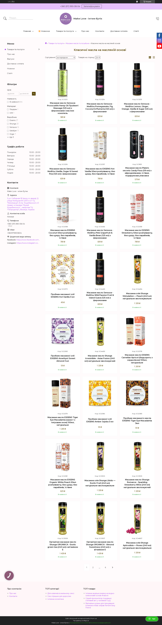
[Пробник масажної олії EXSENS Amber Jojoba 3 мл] (100, 394)
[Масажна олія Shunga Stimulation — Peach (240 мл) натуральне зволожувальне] (137, 269)
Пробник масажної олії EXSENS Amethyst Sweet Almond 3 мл (62, 358)
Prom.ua (93, 618)
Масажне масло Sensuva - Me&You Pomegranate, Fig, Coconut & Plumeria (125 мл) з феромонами (99, 108)
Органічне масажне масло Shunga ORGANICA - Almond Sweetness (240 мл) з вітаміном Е (100, 546)
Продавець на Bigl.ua (81, 620)
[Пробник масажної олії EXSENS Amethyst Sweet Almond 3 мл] (62, 331)
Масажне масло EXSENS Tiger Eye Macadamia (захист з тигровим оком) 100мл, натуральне (62, 421)
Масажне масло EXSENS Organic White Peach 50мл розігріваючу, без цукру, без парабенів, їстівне (62, 484)
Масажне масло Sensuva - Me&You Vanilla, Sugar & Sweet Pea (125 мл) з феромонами (63, 171)
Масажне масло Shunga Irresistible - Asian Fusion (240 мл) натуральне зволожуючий (100, 358)
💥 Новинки (44, 31)
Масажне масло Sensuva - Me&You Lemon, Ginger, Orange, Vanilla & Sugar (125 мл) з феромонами (137, 108)
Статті (136, 31)
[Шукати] (5, 18)
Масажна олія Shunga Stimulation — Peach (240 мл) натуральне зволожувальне (137, 296)
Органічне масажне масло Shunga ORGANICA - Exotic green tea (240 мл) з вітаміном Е (63, 546)
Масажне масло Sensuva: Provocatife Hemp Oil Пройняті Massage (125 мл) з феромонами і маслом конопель (62, 108)
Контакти (99, 31)
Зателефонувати (92, 6)
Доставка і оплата (118, 31)
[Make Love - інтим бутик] (66, 19)
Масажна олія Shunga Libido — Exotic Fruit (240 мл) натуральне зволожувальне (99, 483)
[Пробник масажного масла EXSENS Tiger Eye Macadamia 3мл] (137, 394)
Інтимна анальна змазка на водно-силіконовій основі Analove (100, 594)
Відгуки (10, 59)
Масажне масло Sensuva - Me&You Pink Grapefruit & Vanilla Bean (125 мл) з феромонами (100, 234)
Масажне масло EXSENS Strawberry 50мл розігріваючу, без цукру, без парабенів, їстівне (137, 234)
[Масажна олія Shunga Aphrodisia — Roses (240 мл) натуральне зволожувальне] (137, 518)
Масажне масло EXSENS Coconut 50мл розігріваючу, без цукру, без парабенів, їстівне (63, 234)
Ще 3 (11, 137)
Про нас (85, 31)
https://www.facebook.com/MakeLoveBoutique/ (28, 240)
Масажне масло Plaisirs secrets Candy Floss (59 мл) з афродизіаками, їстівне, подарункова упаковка (137, 172)
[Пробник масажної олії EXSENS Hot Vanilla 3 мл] (62, 269)
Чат (153, 619)
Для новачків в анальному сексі (60, 593)
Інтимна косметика (55, 599)
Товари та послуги (65, 31)
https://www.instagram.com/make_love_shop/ (28, 243)
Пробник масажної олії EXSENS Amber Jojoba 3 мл (99, 420)
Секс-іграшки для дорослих (59, 596)
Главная (27, 31)
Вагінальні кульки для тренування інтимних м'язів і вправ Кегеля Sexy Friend (100, 605)
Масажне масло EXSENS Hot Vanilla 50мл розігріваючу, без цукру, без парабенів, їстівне (100, 171)
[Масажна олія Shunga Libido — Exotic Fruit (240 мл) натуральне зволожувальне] (100, 456)
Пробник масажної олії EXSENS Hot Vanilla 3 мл (63, 295)
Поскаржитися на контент (79, 623)
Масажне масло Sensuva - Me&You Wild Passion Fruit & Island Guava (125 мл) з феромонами (100, 297)
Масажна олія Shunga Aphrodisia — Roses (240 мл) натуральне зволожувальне (137, 545)
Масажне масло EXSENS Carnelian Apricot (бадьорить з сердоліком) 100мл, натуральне (137, 359)
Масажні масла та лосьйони (77, 43)
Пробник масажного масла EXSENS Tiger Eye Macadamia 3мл (137, 420)
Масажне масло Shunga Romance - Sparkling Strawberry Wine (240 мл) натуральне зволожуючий (137, 484)
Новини (11, 68)
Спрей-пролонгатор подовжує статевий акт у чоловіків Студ (98, 599)
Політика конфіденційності (100, 623)
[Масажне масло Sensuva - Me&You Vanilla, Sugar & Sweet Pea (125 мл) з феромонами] (62, 144)
